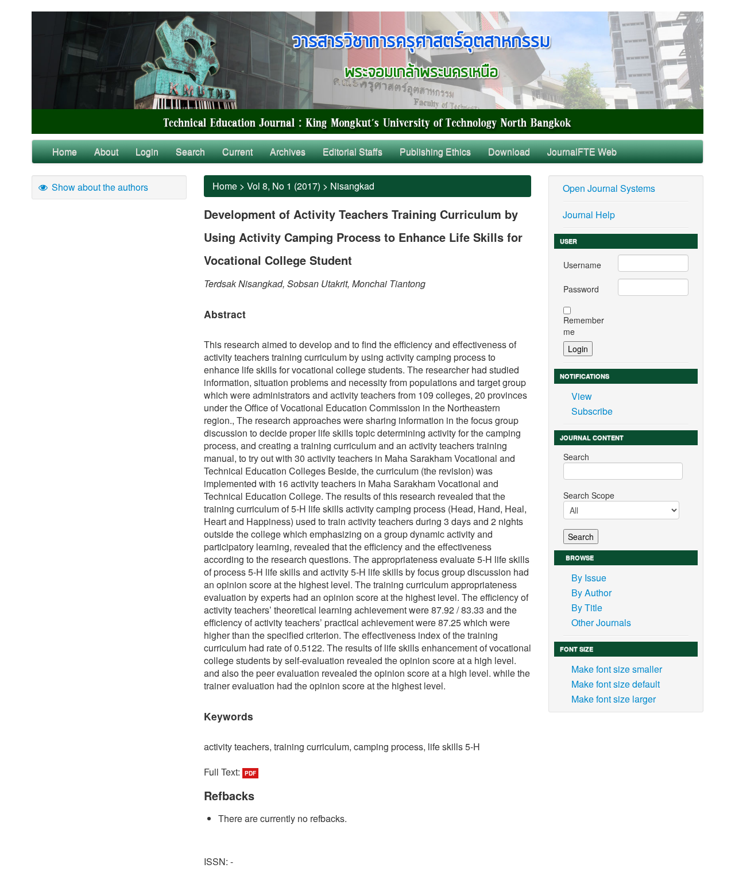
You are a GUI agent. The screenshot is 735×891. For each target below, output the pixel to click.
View (581, 396)
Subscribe (592, 411)
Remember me (583, 325)
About (106, 151)
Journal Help (589, 214)
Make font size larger (613, 698)
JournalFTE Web (582, 151)
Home (64, 151)
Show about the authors (98, 187)
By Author (591, 592)
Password (581, 289)
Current (237, 151)
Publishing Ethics (435, 151)
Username (582, 265)
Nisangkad (352, 185)
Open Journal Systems (609, 188)
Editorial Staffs (352, 151)
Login (147, 151)
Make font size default (615, 684)
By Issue (588, 577)
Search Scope (588, 495)
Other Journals (601, 622)
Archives (287, 151)
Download (509, 151)
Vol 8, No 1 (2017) (283, 185)
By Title (586, 607)
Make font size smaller (616, 669)
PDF (250, 773)
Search (190, 151)
